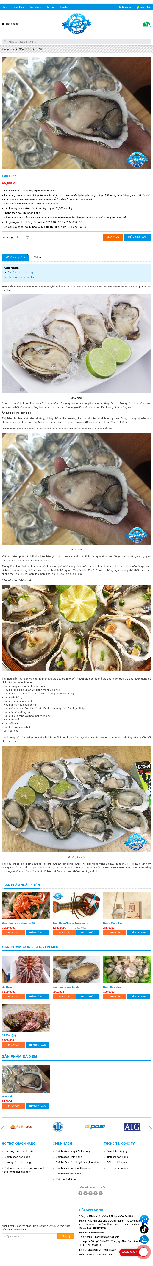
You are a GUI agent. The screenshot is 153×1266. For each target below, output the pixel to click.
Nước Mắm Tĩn (112, 922)
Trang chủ (8, 49)
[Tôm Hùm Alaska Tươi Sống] (77, 905)
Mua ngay (113, 237)
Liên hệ (64, 7)
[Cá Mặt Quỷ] (26, 1018)
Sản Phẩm (25, 49)
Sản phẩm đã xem (19, 1056)
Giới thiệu (19, 7)
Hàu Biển (7, 1096)
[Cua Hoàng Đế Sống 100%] (26, 905)
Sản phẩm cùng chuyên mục (30, 947)
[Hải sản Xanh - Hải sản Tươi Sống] (76, 23)
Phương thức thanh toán (19, 1151)
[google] (101, 1193)
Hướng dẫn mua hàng (18, 1162)
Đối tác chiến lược (117, 1162)
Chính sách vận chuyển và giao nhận (77, 1162)
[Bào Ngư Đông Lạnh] (77, 969)
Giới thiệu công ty (117, 1151)
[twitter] (85, 1193)
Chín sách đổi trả (66, 1179)
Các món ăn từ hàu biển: (22, 277)
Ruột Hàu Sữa (112, 986)
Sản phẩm (35, 7)
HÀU (39, 49)
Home (5, 7)
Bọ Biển (7, 986)
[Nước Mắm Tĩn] (127, 905)
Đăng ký (126, 7)
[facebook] (80, 1193)
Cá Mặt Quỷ (9, 1035)
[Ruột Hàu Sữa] (127, 969)
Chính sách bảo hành (68, 1173)
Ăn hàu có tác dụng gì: (21, 272)
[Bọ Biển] (26, 969)
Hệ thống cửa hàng (118, 1167)
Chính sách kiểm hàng (69, 1156)
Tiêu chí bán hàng (117, 1156)
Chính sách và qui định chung (73, 1151)
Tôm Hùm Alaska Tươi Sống (70, 922)
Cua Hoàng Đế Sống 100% (18, 922)
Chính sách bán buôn (17, 1156)
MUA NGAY (13, 932)
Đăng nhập (145, 7)
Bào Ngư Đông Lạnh (66, 986)
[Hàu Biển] (26, 1079)
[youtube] (95, 1193)
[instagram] (90, 1193)
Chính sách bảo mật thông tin (73, 1167)
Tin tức (50, 7)
